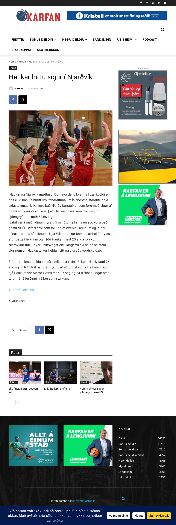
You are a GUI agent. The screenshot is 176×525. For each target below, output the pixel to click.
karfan (19, 88)
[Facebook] (141, 3)
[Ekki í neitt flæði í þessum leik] (25, 372)
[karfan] (11, 88)
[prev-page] (11, 402)
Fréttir (22, 61)
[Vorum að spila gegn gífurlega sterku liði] (96, 372)
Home (12, 61)
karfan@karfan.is (83, 501)
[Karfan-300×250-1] (142, 205)
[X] (153, 3)
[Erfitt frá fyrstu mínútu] (60, 372)
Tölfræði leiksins (21, 290)
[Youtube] (164, 3)
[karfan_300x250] (33, 445)
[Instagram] (147, 3)
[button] (162, 29)
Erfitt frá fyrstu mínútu (57, 388)
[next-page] (18, 402)
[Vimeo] (158, 3)
